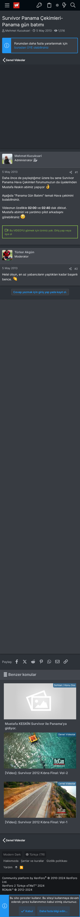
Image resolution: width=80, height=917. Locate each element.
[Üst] (16, 867)
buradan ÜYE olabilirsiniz (31, 47)
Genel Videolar (66, 734)
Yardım (7, 867)
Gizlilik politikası (57, 860)
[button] (7, 5)
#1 (76, 172)
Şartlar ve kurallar (32, 860)
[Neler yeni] (64, 5)
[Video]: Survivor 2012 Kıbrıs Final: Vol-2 (36, 773)
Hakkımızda (10, 860)
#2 (76, 268)
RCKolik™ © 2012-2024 (17, 889)
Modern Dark (12, 854)
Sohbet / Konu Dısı (64, 685)
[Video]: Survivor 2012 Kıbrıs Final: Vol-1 (36, 822)
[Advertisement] (40, 106)
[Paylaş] (70, 172)
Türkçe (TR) (37, 854)
